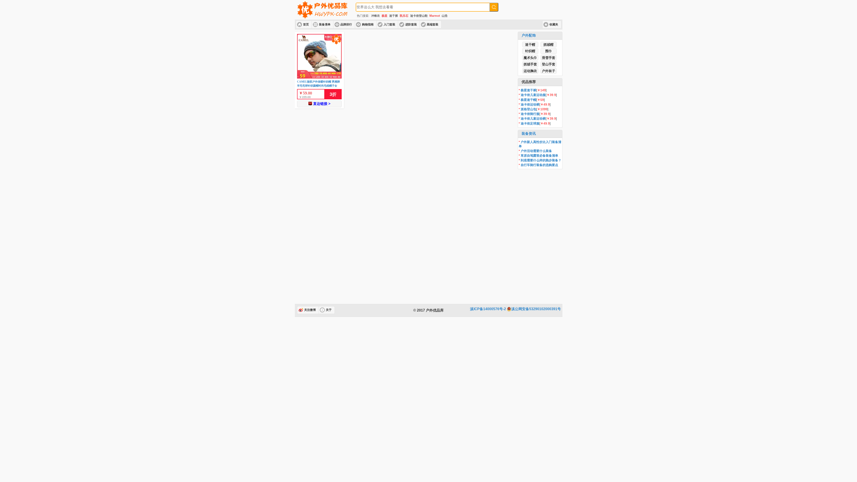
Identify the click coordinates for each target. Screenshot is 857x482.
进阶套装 (411, 24)
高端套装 (432, 24)
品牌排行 (346, 24)
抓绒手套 (530, 64)
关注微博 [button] (310, 310)
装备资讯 (529, 133)
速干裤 (393, 15)
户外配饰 (529, 35)
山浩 (444, 15)
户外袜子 (548, 71)
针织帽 (530, 51)
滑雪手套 (548, 58)
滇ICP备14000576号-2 (488, 309)
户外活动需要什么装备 (536, 151)
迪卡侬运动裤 (530, 104)
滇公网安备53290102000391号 (536, 309)
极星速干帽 (528, 100)
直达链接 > (321, 104)
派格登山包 (528, 109)
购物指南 (368, 24)
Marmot (434, 15)
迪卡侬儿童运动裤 (533, 118)
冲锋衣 (375, 15)
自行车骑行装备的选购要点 (539, 165)
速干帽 (530, 44)
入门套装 (389, 24)
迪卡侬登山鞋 (419, 15)
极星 (384, 15)
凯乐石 (404, 15)
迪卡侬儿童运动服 (533, 95)
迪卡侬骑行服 (530, 114)
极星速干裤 (528, 90)
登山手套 (548, 64)
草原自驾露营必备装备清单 (539, 155)
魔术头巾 (530, 58)
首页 (306, 24)
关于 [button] (329, 310)
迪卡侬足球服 (530, 123)
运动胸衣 (530, 71)
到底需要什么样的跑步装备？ (541, 160)
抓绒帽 (548, 44)
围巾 (548, 51)
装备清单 (325, 24)
